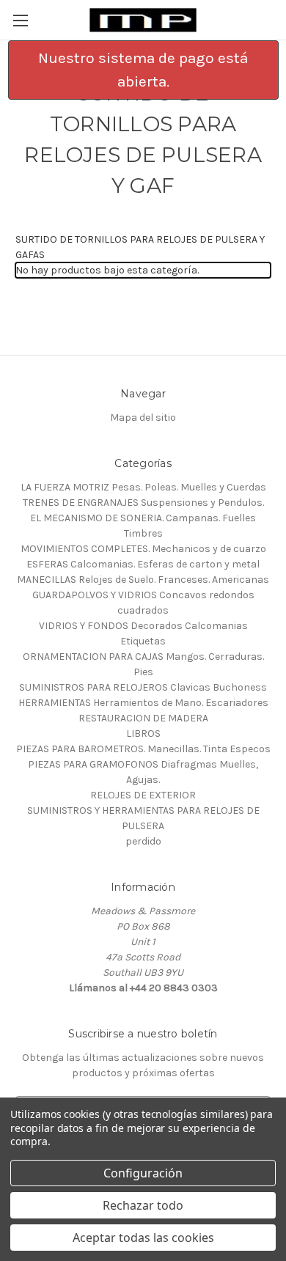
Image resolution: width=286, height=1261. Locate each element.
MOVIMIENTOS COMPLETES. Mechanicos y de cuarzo (143, 549)
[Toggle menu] (20, 20)
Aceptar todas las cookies (143, 1237)
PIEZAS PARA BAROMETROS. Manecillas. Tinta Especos (143, 749)
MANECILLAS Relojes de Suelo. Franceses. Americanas (143, 579)
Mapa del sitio (143, 417)
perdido (143, 841)
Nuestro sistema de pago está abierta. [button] (143, 69)
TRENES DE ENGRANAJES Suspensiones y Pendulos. (143, 502)
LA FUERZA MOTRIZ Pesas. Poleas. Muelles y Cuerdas (143, 487)
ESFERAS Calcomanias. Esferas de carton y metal (143, 564)
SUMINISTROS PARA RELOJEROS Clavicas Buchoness (143, 687)
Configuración (143, 1173)
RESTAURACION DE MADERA (143, 718)
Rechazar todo (143, 1205)
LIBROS (143, 733)
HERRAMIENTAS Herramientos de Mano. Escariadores (143, 702)
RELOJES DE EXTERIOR (143, 795)
